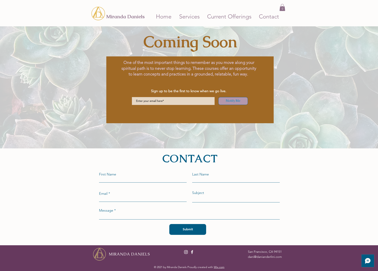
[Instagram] (185, 252)
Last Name (200, 174)
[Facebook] (192, 252)
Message (106, 210)
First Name (107, 174)
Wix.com (219, 267)
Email (103, 193)
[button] (282, 7)
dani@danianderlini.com (265, 257)
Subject (198, 193)
